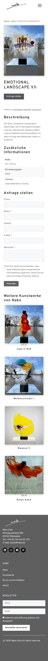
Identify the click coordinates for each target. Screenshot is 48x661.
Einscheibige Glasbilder (22, 110)
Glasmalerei (36, 110)
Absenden (11, 283)
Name (7, 211)
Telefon (7, 223)
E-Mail (7, 235)
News (5, 570)
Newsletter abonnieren (16, 627)
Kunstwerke (8, 575)
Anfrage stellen (13, 96)
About (6, 585)
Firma (7, 199)
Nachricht (9, 247)
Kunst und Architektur (13, 580)
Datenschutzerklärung (16, 617)
